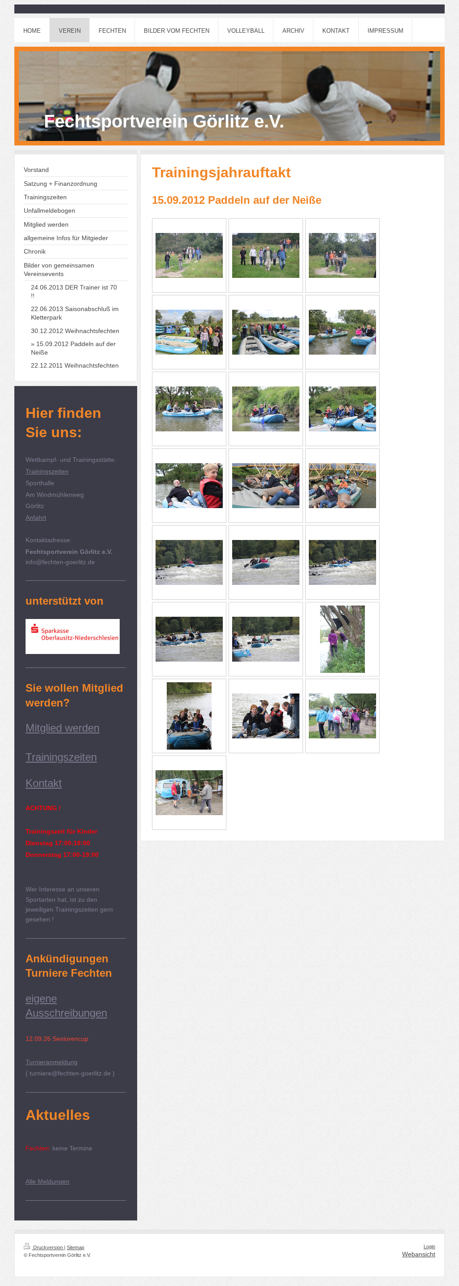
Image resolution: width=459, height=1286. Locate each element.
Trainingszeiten (47, 471)
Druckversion (48, 1247)
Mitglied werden (63, 728)
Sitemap (75, 1247)
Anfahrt (36, 517)
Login (429, 1246)
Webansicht (418, 1254)
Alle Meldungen (47, 1181)
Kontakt (44, 783)
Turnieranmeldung (52, 1062)
